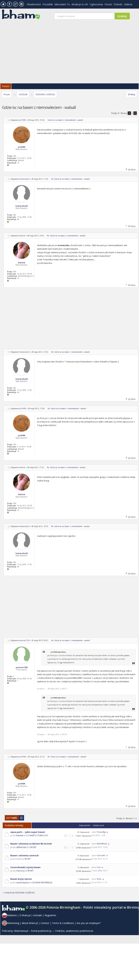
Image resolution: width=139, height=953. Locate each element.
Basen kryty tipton (21, 878)
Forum (108, 4)
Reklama (12, 915)
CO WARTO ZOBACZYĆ (37, 835)
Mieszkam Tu (62, 4)
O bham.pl (25, 915)
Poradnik (48, 4)
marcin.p (20, 870)
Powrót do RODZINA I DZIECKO (20, 892)
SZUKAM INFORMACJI (42, 882)
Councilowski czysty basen (25, 867)
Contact (45, 923)
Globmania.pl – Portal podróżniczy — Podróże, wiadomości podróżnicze (53, 930)
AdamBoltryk (102, 843)
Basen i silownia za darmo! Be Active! (31, 843)
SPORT (33, 847)
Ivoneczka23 (24, 179)
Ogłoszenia (96, 4)
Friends (118, 4)
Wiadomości (34, 4)
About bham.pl (30, 923)
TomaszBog (101, 832)
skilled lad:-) (22, 847)
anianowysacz (23, 882)
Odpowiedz (10, 816)
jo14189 (22, 120)
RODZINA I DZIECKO (45, 94)
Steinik (22, 235)
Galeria (128, 4)
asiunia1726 (24, 640)
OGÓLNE (23, 94)
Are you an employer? (89, 923)
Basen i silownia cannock (24, 855)
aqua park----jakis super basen (27, 831)
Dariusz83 (101, 855)
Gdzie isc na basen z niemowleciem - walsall (65, 120)
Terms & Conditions (63, 923)
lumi (99, 867)
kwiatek (19, 835)
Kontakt (37, 915)
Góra (133, 169)
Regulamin (50, 915)
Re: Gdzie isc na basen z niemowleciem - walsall (70, 179)
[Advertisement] (71, 320)
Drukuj (131, 94)
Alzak (99, 879)
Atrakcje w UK (80, 4)
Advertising (13, 923)
